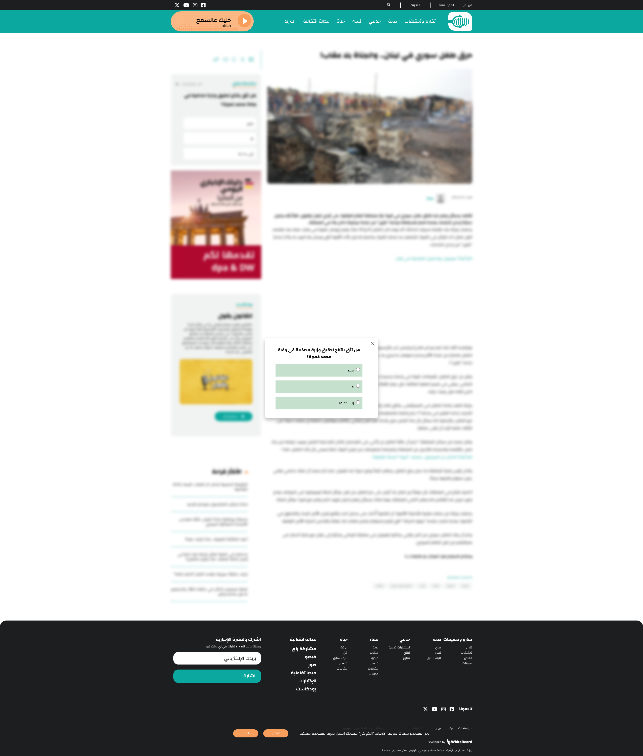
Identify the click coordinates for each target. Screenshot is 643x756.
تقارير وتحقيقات (420, 21)
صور (312, 665)
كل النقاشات (192, 84)
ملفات (374, 652)
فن (345, 652)
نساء (356, 21)
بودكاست (306, 689)
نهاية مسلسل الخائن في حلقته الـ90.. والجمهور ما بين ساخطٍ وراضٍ (209, 591)
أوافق (276, 733)
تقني (406, 652)
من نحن (467, 5)
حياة (341, 21)
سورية (450, 586)
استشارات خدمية (399, 647)
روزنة (436, 586)
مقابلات (373, 668)
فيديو (375, 658)
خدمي (375, 21)
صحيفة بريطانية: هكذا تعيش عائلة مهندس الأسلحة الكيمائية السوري (213, 521)
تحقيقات (466, 652)
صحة (392, 21)
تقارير (468, 647)
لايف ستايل (434, 658)
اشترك (248, 676)
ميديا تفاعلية (303, 673)
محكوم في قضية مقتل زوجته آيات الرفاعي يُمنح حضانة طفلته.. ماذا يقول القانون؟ (213, 556)
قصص (468, 658)
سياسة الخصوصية (460, 728)
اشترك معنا (446, 5)
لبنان (422, 586)
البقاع (380, 586)
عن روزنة (436, 728)
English (415, 5)
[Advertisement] (369, 304)
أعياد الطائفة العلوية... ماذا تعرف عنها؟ (216, 539)
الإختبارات (307, 681)
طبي (438, 647)
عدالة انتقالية (316, 21)
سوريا (465, 586)
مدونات (467, 663)
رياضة (343, 647)
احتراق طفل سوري (401, 586)
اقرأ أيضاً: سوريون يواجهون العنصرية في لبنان (434, 258)
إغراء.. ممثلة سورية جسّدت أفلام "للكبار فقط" (211, 574)
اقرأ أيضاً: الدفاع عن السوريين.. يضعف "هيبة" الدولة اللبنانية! (422, 457)
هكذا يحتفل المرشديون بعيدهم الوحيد (217, 504)
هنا (408, 556)
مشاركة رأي (304, 649)
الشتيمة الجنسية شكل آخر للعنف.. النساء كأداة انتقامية (210, 486)
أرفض (245, 733)
